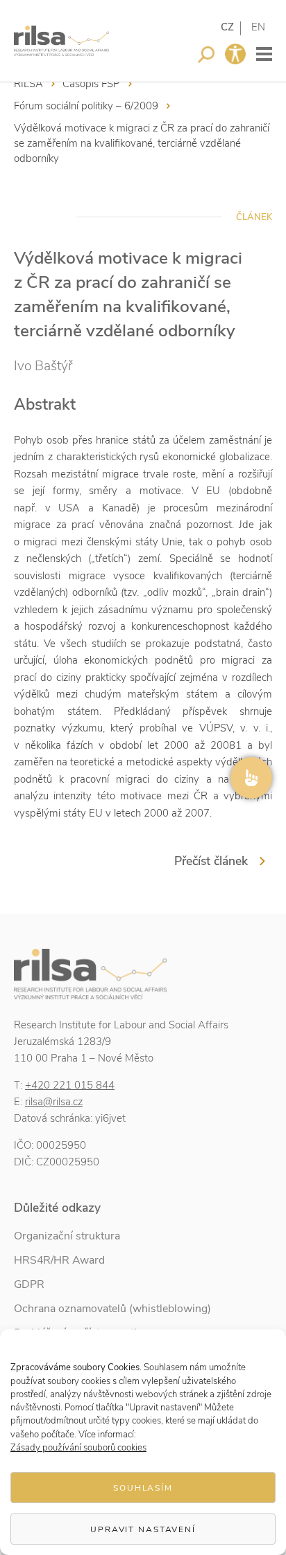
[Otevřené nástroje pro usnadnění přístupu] (235, 54)
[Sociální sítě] (251, 778)
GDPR (29, 1284)
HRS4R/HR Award (59, 1260)
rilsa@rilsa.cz (54, 1102)
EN (258, 27)
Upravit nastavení (143, 1529)
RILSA (28, 84)
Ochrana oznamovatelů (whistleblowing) (112, 1308)
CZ (227, 27)
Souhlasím (143, 1487)
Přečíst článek (211, 861)
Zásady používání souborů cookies (78, 1448)
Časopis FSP (91, 84)
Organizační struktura (67, 1236)
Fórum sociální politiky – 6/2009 (86, 106)
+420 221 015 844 (70, 1085)
